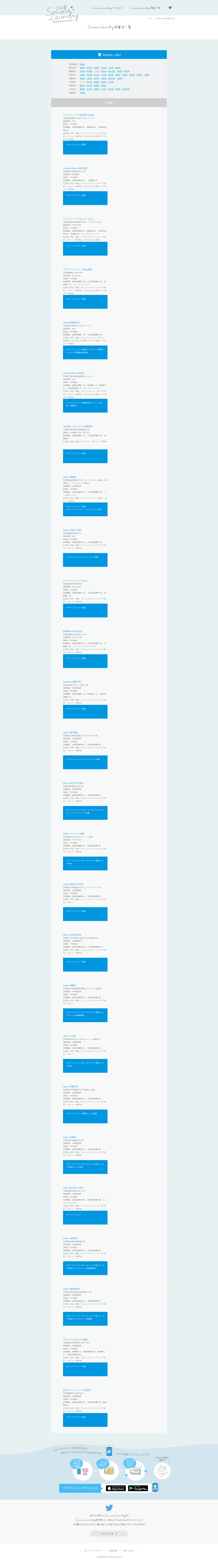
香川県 (89, 86)
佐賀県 (89, 89)
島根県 (96, 82)
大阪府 (103, 78)
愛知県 (139, 75)
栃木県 (126, 71)
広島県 (103, 82)
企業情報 (113, 1551)
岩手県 (89, 68)
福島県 (118, 68)
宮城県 (103, 68)
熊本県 (110, 89)
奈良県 (96, 78)
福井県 (110, 75)
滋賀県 (82, 78)
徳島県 (82, 86)
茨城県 (119, 71)
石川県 (103, 75)
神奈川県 (111, 71)
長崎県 (96, 89)
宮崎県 (118, 89)
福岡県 (82, 89)
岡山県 (89, 82)
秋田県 (96, 68)
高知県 (103, 86)
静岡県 (132, 75)
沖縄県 (82, 93)
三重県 (146, 75)
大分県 (103, 89)
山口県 (110, 82)
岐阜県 (125, 75)
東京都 (103, 71)
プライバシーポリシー (93, 1551)
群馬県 (89, 71)
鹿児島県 (125, 89)
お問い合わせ (129, 1551)
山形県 (110, 68)
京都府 (89, 78)
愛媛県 (96, 86)
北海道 (82, 64)
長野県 (118, 75)
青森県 (82, 68)
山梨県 (82, 75)
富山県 (96, 75)
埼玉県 (82, 71)
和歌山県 (111, 78)
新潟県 (89, 75)
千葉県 (96, 71)
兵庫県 (119, 78)
